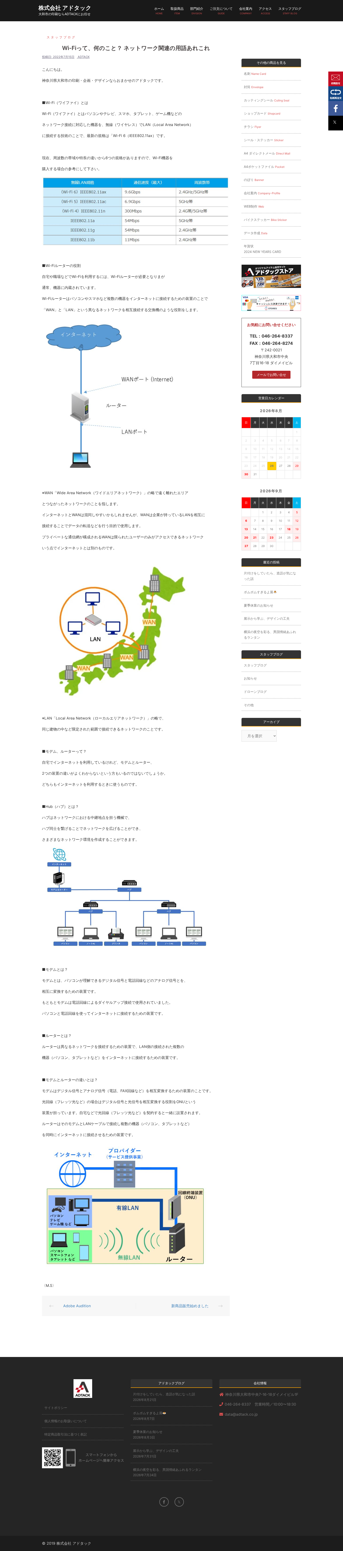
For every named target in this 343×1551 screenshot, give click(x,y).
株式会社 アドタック (64, 7)
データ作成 (255, 233)
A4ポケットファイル (264, 167)
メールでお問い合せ (271, 375)
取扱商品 (177, 11)
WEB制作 (254, 206)
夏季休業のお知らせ (258, 605)
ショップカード (262, 113)
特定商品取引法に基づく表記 (65, 1434)
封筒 (253, 87)
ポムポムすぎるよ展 (258, 592)
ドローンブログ (255, 692)
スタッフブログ (289, 11)
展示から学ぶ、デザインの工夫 (267, 618)
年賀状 (262, 249)
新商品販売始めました (190, 1305)
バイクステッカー (265, 220)
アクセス (265, 11)
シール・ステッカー (264, 140)
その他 (249, 705)
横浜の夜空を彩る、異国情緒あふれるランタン (270, 634)
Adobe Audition (77, 1305)
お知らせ (250, 678)
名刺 (255, 74)
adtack (84, 57)
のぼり (254, 180)
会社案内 (245, 11)
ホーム (159, 11)
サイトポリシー (55, 1408)
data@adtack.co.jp (241, 1414)
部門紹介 (196, 11)
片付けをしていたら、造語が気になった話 (270, 576)
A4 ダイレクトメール (267, 153)
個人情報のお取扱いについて (65, 1421)
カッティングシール (266, 100)
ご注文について (221, 11)
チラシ (252, 127)
